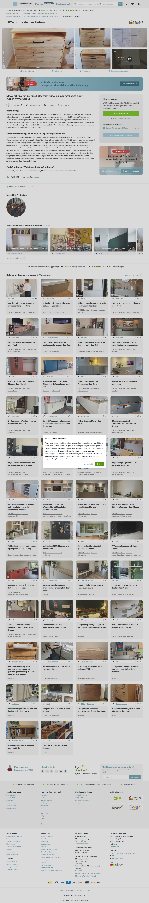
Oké (100, 464)
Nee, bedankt (88, 464)
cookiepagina (50, 453)
